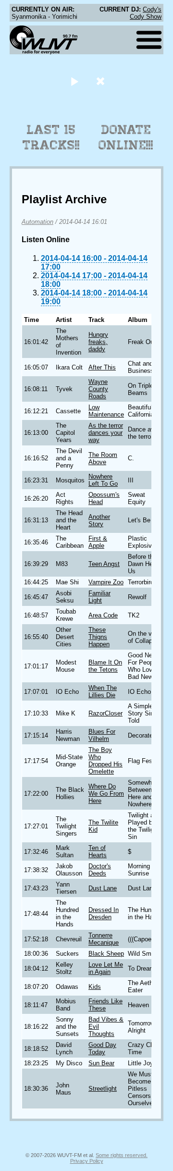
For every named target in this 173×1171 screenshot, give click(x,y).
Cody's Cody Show (145, 13)
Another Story (99, 520)
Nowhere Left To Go (103, 480)
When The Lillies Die (102, 691)
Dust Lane (102, 888)
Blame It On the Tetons (105, 666)
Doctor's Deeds (99, 870)
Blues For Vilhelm (101, 735)
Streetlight (102, 1088)
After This (102, 367)
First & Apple (97, 542)
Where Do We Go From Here (106, 793)
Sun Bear (101, 1063)
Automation (37, 221)
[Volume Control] (101, 81)
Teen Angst (104, 563)
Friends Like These (105, 1005)
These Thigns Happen (99, 637)
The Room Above (102, 458)
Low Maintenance (106, 411)
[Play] (74, 81)
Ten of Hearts (97, 851)
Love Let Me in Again (105, 968)
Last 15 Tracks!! (51, 137)
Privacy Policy (86, 1161)
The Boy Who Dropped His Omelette (105, 760)
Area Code (103, 615)
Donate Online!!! (126, 137)
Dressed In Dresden (103, 913)
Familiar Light (99, 597)
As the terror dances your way (105, 433)
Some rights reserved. (122, 1155)
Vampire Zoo (106, 582)
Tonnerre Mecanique (103, 939)
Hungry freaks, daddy (98, 342)
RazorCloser (105, 713)
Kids (94, 986)
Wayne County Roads (98, 389)
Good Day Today (102, 1048)
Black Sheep (106, 953)
